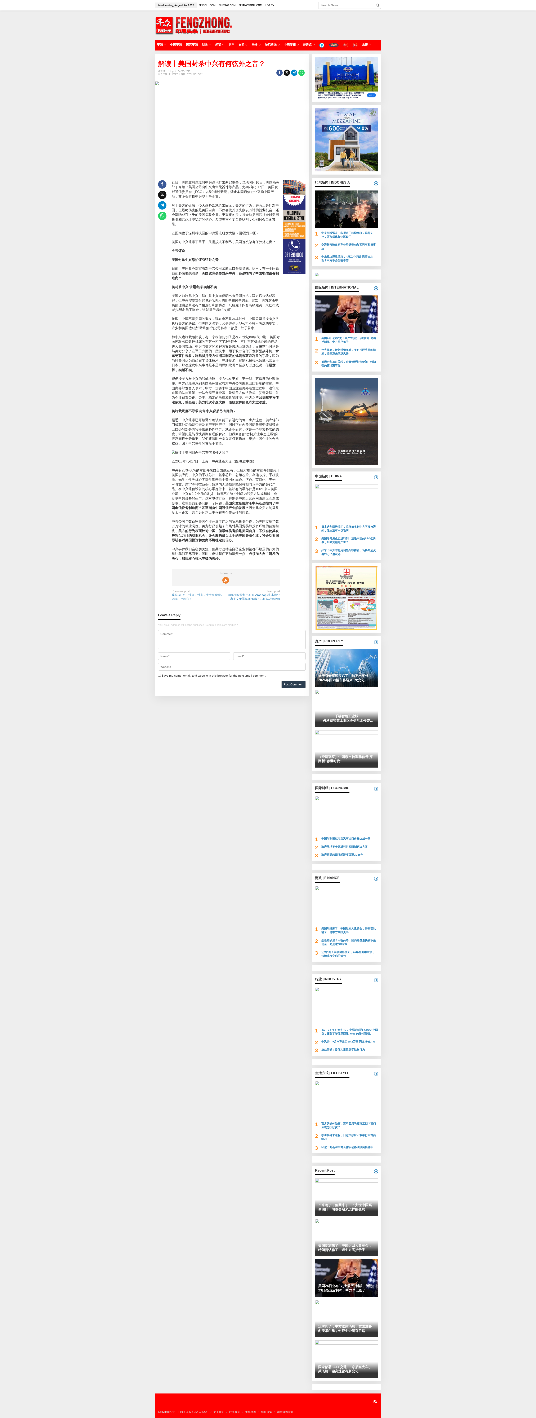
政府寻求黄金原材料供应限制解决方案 (344, 846)
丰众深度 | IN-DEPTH (169, 74)
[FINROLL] (321, 45)
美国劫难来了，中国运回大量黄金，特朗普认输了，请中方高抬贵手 (348, 930)
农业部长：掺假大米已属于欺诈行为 (343, 1049)
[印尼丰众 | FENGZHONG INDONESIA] (193, 25)
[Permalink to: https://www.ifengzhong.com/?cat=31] (376, 878)
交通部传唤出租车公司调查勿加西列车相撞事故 (348, 246)
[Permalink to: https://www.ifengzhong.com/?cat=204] (376, 980)
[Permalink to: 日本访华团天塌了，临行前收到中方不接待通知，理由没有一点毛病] (346, 503)
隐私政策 (266, 1412)
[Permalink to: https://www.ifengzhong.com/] (376, 1171)
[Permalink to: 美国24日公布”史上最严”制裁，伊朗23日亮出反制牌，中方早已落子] (346, 314)
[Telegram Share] (294, 73)
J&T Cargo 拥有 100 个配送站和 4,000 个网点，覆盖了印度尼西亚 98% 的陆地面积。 (349, 1031)
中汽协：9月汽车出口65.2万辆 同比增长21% (348, 1041)
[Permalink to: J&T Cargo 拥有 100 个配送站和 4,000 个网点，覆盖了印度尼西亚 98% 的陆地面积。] (346, 1005)
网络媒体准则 (285, 1412)
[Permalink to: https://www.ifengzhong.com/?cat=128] (376, 1073)
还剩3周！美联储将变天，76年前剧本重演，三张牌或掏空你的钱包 (349, 953)
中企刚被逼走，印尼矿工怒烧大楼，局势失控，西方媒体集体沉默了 (347, 234)
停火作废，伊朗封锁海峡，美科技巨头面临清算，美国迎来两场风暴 (348, 351)
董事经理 (250, 1412)
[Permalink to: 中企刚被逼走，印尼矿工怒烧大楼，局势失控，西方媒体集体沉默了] (346, 209)
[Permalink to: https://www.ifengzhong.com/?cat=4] (376, 183)
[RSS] (225, 580)
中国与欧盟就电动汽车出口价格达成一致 (345, 838)
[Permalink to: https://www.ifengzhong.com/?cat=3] (376, 288)
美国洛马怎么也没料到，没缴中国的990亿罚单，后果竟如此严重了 (348, 540)
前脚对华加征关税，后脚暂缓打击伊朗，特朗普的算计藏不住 (348, 363)
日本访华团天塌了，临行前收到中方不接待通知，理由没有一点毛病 (348, 528)
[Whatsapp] (301, 73)
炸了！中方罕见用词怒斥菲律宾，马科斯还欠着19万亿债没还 (348, 552)
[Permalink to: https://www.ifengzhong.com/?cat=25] (376, 642)
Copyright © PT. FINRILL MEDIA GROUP (183, 1411)
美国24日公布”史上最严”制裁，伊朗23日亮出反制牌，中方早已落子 (348, 339)
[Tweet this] (287, 73)
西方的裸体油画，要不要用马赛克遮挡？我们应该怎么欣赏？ (348, 1125)
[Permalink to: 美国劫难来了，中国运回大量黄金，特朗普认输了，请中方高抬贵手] (346, 904)
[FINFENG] (333, 45)
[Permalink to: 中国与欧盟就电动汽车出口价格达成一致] (346, 814)
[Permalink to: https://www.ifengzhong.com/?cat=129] (376, 788)
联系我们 (234, 1412)
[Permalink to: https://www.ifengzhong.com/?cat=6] (376, 477)
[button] (377, 5)
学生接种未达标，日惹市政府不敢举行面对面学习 (348, 1137)
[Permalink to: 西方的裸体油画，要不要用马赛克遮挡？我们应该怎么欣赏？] (346, 1099)
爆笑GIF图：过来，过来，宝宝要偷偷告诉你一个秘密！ (198, 594)
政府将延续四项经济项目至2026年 (342, 854)
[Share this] (279, 73)
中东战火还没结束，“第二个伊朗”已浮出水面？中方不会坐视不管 (347, 258)
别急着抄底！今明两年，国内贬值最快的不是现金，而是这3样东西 (348, 942)
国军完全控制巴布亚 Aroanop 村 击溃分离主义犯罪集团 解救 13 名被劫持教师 (254, 594)
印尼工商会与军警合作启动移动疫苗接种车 (347, 1147)
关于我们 (218, 1412)
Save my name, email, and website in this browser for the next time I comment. (214, 675)
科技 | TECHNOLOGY (191, 74)
